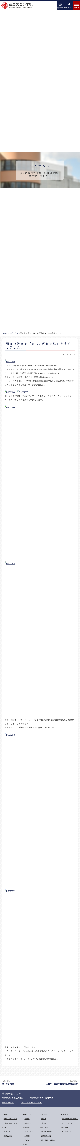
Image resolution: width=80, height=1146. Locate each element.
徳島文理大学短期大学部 (31, 1102)
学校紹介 (5, 1114)
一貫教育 (26, 1136)
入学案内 (64, 1114)
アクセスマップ (8, 1132)
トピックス (40, 165)
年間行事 (43, 1119)
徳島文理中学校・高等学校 (41, 1098)
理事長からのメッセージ (10, 1119)
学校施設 (43, 1123)
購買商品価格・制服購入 (48, 1140)
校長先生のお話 (8, 1136)
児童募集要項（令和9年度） (70, 1119)
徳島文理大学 (8, 1102)
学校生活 (43, 1114)
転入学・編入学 (66, 1132)
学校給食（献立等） (46, 1132)
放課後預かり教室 (46, 1136)
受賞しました (45, 1127)
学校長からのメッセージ (10, 1123)
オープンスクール (67, 1123)
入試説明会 (65, 1127)
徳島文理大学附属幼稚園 (12, 1098)
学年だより (27, 1140)
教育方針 (26, 1119)
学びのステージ (28, 1132)
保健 (25, 1144)
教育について (28, 1114)
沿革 (5, 1127)
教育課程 (26, 1127)
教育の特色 (27, 1123)
